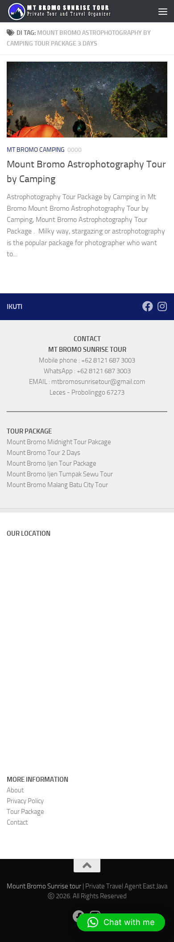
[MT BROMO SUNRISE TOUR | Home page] (59, 11)
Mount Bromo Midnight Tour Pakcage (59, 442)
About (15, 790)
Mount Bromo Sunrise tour (44, 886)
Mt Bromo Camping (36, 150)
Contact (17, 822)
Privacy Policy (25, 801)
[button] (121, 922)
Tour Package (25, 812)
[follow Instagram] (162, 306)
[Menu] (163, 11)
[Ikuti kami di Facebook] (147, 306)
